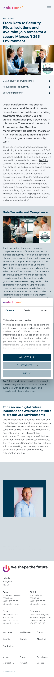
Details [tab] (27, 310)
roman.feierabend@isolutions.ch (19, 555)
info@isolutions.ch (11, 604)
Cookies (40, 663)
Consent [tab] (10, 310)
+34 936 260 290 (37, 623)
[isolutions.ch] (25, 7)
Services (7, 632)
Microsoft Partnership (10, 663)
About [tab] (44, 310)
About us (41, 639)
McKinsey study (12, 130)
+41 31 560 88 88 (10, 601)
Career (23, 639)
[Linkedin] (9, 562)
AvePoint (43, 160)
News (11, 18)
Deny (27, 373)
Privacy (23, 657)
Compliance (42, 657)
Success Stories (27, 632)
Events (6, 639)
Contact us (8, 646)
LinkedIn (6, 578)
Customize (25, 365)
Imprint (6, 657)
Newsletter (24, 663)
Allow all (27, 357)
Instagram (7, 581)
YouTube (7, 585)
